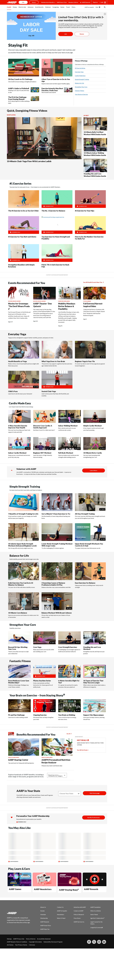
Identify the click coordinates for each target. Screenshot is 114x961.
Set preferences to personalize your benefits (28, 819)
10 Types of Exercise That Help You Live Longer (93, 682)
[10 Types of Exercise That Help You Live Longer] (94, 671)
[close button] (105, 14)
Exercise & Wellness (64, 301)
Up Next (86, 115)
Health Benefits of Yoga (17, 361)
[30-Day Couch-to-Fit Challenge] (23, 67)
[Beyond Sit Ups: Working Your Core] (19, 637)
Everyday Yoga (79, 72)
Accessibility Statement (44, 939)
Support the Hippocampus (93, 715)
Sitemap (9, 939)
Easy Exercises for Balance (85, 583)
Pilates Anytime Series (42, 681)
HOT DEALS (82, 740)
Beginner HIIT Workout (42, 453)
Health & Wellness (13, 757)
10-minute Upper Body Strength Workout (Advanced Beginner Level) (22, 545)
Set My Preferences (93, 817)
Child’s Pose (13, 391)
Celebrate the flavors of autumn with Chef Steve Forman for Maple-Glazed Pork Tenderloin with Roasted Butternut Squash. (94, 312)
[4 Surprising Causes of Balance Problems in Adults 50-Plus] (57, 571)
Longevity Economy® (96, 927)
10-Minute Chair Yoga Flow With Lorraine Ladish (29, 161)
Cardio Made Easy (80, 75)
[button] (104, 7)
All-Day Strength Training (85, 514)
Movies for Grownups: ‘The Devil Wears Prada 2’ (19, 306)
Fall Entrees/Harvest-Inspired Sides (93, 304)
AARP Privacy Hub (18, 939)
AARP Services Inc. (79, 922)
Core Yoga (37, 647)
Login (101, 2)
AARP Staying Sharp (69, 890)
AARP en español (89, 7)
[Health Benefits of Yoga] (23, 350)
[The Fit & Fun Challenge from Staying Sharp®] (35, 100)
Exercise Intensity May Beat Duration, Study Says (52, 89)
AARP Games (15, 889)
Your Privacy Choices (21, 945)
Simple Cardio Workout (92, 426)
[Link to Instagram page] (99, 942)
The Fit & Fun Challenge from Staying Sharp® (17, 98)
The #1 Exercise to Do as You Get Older (23, 211)
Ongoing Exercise (40, 715)
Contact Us (60, 907)
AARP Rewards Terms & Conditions (17, 942)
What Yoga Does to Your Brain (53, 361)
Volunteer (43, 914)
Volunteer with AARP (26, 469)
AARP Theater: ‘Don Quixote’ (42, 304)
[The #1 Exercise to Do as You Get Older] (23, 199)
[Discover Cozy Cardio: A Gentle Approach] (44, 416)
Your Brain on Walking (66, 715)
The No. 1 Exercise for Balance (53, 211)
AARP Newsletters (42, 889)
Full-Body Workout (65, 453)
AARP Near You (44, 929)
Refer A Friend (61, 918)
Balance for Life (79, 83)
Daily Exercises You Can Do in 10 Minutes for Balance (20, 584)
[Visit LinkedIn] (104, 942)
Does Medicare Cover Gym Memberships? (18, 682)
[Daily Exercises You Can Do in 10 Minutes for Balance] (23, 571)
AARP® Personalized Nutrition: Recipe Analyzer (56, 761)
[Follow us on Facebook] (89, 942)
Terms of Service (30, 939)
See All (68, 733)
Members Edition (73, 2)
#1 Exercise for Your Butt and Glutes (22, 237)
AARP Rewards (86, 2)
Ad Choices (10, 945)
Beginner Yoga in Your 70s (85, 361)
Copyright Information (35, 942)
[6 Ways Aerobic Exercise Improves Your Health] (19, 416)
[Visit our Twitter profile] (94, 942)
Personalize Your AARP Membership (32, 816)
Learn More (93, 470)
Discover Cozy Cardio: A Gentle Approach (42, 427)
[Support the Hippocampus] (94, 705)
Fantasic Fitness (79, 90)
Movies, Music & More (14, 301)
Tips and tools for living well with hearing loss (21, 763)
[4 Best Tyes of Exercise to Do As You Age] (57, 67)
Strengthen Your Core (81, 87)
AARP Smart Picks (62, 2)
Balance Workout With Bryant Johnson (57, 613)
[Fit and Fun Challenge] (19, 705)
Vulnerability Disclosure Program (53, 942)
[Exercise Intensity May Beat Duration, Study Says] (68, 90)
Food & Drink (87, 301)
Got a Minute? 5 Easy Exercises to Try (56, 514)
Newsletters (60, 914)
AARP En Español (62, 911)
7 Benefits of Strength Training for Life (23, 514)
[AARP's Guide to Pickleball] (35, 90)
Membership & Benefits (47, 2)
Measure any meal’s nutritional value (52, 765)
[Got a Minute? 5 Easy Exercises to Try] (57, 502)
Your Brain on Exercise (81, 94)
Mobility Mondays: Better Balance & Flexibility (66, 306)
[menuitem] (9, 8)
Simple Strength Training (82, 79)
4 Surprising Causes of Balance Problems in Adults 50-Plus (53, 584)
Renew (82, 34)
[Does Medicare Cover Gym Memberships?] (19, 671)
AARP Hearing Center (18, 760)
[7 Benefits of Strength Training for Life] (23, 502)
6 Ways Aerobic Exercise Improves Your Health (17, 427)
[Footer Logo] (18, 913)
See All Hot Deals (82, 750)
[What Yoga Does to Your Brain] (57, 350)
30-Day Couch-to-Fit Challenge (20, 79)
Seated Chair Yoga (49, 391)
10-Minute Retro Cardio (92, 453)
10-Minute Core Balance (17, 613)
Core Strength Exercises (67, 647)
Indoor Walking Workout (68, 426)
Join (65, 34)
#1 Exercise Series (80, 68)
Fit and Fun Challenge (16, 715)
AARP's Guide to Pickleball (18, 88)
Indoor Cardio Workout (17, 453)
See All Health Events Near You (92, 282)
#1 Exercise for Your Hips (84, 211)
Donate (42, 911)
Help (97, 7)
